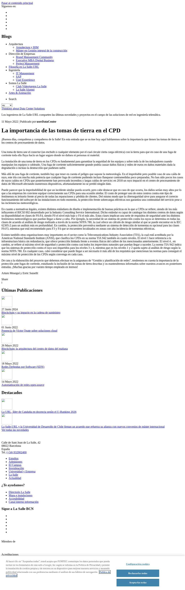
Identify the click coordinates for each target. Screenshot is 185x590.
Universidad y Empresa (22, 471)
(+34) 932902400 (17, 452)
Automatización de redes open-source (22, 384)
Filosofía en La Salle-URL (24, 66)
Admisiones (15, 461)
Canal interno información (23, 501)
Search (12, 99)
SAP (18, 76)
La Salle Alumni (25, 89)
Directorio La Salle (19, 492)
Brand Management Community (34, 57)
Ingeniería (14, 70)
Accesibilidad (16, 498)
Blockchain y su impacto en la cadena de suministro (30, 312)
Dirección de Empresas (22, 53)
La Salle (13, 474)
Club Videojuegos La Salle (31, 86)
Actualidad (15, 478)
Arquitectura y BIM (27, 47)
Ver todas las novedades (15, 429)
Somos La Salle (18, 83)
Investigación (16, 468)
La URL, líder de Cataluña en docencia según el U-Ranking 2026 (38, 411)
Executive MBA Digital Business (35, 60)
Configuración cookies (138, 564)
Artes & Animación (20, 92)
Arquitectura (16, 44)
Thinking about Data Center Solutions (23, 108)
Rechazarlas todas (137, 573)
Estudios (13, 458)
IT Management (25, 73)
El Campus (15, 465)
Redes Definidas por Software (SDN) (22, 366)
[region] (92, 573)
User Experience (25, 79)
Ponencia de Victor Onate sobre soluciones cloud (29, 330)
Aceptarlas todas (138, 582)
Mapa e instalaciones (20, 495)
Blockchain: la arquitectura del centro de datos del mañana (34, 348)
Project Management (27, 63)
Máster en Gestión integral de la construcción (41, 50)
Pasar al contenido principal (17, 3)
